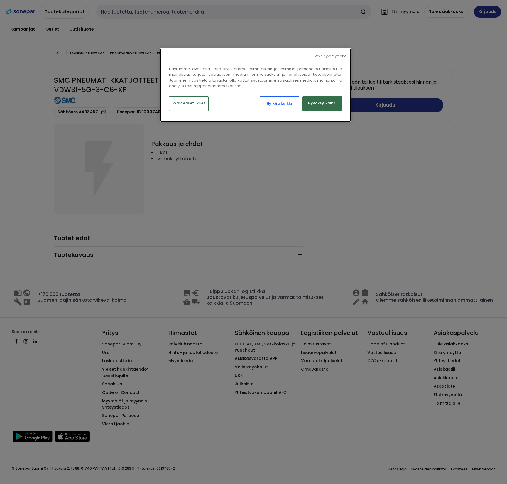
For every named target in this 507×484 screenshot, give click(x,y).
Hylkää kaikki (279, 103)
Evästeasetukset (188, 103)
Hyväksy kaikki (322, 103)
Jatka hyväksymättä (330, 56)
